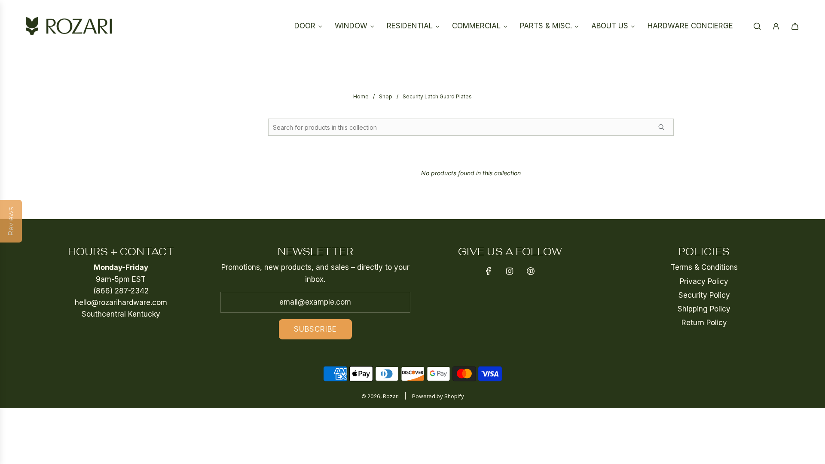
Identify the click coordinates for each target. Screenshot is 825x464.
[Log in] (776, 26)
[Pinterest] (530, 271)
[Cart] (794, 26)
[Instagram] (509, 271)
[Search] (757, 26)
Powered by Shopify (438, 396)
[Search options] (665, 127)
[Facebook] (488, 271)
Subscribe (315, 329)
